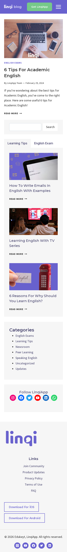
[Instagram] (17, 545)
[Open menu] (58, 7)
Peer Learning (24, 352)
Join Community (33, 466)
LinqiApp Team (14, 83)
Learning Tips (24, 341)
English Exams (12, 63)
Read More (13, 113)
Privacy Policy (33, 478)
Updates (20, 369)
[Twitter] (41, 545)
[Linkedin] (50, 545)
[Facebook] (33, 545)
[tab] (17, 143)
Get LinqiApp (39, 6)
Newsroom (22, 347)
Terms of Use (33, 484)
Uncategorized (25, 363)
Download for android (24, 518)
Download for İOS (21, 507)
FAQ (33, 491)
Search (50, 127)
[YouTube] (25, 545)
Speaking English (26, 358)
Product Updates (34, 472)
